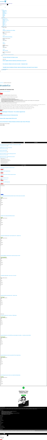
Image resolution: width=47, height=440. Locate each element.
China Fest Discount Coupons (4, 162)
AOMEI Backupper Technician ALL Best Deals (6, 147)
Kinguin (4, 14)
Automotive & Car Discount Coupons (5, 159)
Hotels (3, 22)
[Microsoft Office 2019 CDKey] (6, 34)
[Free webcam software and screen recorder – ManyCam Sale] (7, 62)
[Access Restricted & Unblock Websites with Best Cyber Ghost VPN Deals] (9, 120)
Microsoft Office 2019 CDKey (7, 36)
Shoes (3, 23)
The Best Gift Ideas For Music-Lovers (10, 57)
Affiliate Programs (3, 158)
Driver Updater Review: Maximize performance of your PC (14, 60)
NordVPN (4, 15)
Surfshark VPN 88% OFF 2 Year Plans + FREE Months (9, 315)
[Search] (7, 4)
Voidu (7, 179)
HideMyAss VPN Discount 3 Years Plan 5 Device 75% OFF (10, 255)
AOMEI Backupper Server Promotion (5, 414)
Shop (0, 421)
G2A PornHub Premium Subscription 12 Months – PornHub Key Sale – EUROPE (10, 144)
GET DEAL (1, 93)
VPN (3, 25)
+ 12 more (4, 33)
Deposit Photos (5, 10)
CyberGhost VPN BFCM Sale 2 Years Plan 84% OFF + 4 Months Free (11, 235)
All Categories (1, 420)
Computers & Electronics (6, 20)
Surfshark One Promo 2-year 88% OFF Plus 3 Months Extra (11, 355)
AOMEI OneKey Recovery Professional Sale (9, 115)
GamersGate (4, 179)
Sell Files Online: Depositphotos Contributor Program (7, 167)
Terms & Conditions (2, 427)
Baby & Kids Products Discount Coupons (5, 160)
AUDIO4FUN (1, 82)
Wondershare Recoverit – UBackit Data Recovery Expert (7, 156)
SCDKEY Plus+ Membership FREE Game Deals (8, 215)
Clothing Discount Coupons (4, 163)
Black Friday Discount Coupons (4, 161)
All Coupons (1, 416)
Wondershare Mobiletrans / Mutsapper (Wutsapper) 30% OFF (8, 153)
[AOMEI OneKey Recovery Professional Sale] (8, 113)
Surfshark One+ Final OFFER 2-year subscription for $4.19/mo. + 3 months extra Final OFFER (16, 335)
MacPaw (2, 172)
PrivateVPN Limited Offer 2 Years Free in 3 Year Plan (8, 275)
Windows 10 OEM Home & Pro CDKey (9, 30)
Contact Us (1, 429)
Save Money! (1, 422)
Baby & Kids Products (5, 19)
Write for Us (1, 428)
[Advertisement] (23, 77)
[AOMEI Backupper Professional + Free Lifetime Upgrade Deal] (10, 110)
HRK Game (4, 12)
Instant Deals (4, 13)
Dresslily (4, 11)
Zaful (3, 16)
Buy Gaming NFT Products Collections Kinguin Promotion (8, 174)
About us (1, 423)
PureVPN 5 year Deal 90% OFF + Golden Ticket (9, 295)
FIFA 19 (4, 43)
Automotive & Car (5, 18)
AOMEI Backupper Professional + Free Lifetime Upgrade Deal (12, 111)
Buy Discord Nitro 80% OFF (3, 150)
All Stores (4, 17)
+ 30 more (4, 39)
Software (4, 24)
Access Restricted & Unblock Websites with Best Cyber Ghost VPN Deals (15, 121)
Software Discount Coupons (3, 91)
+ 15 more (4, 53)
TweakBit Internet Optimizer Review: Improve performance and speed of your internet (20, 67)
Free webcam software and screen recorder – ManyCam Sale (15, 63)
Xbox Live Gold (5, 50)
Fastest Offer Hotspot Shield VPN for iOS (8, 118)
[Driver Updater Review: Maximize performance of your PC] (9, 59)
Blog (2, 55)
